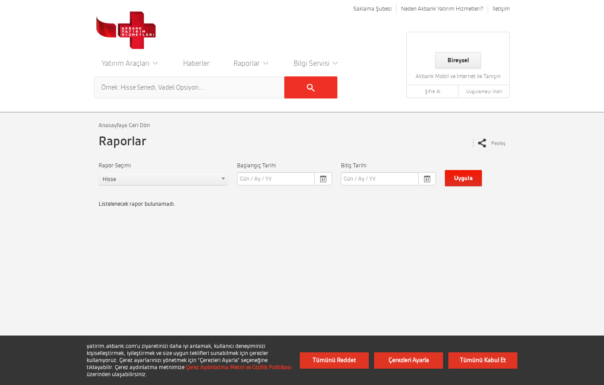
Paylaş (498, 143)
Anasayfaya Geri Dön (124, 125)
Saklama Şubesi (372, 8)
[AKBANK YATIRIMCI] (126, 30)
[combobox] (163, 178)
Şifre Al (432, 91)
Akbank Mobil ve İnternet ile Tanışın (458, 76)
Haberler (196, 63)
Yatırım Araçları (126, 63)
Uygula (463, 178)
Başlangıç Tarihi (256, 165)
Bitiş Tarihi (354, 165)
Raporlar (247, 63)
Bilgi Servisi (312, 63)
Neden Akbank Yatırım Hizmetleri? (442, 8)
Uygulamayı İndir (484, 91)
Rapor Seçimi (115, 165)
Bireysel (458, 60)
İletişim (501, 8)
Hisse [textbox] (109, 179)
